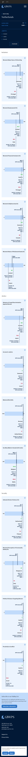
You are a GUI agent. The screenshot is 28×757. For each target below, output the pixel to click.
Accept (5, 753)
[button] (24, 6)
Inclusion (5, 33)
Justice (4, 36)
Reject (11, 753)
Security (5, 39)
